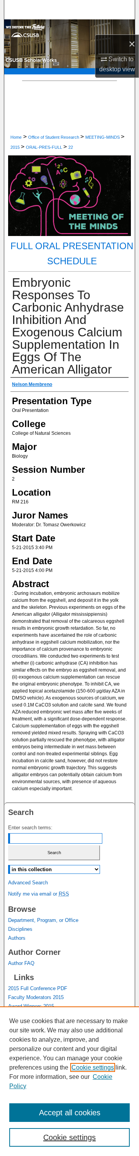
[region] (69, 1081)
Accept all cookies (69, 1112)
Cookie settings (92, 1067)
